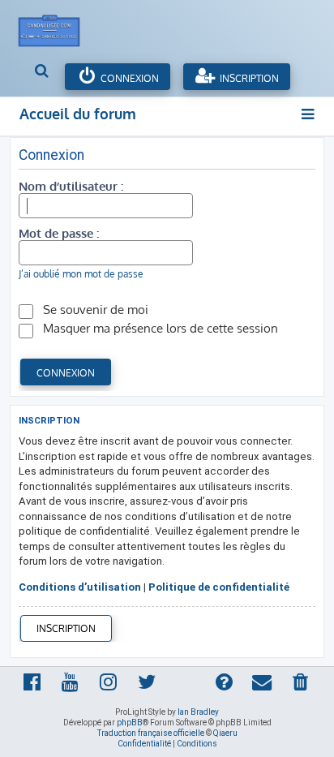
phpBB (130, 722)
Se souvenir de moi (94, 309)
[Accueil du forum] (57, 26)
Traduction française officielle (150, 733)
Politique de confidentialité (218, 587)
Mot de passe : (59, 233)
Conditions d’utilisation (80, 587)
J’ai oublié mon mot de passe (81, 274)
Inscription (248, 78)
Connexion (128, 78)
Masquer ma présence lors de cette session (159, 327)
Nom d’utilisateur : (71, 185)
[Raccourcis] (308, 114)
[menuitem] (42, 72)
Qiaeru (225, 733)
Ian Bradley (198, 712)
